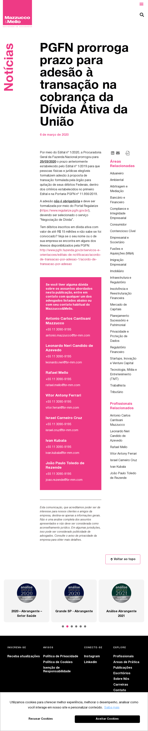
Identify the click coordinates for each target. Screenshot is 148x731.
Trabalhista (117, 385)
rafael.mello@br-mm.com (63, 385)
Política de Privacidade (60, 656)
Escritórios (121, 673)
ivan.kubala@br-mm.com (62, 453)
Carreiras (120, 684)
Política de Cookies (58, 662)
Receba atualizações (23, 656)
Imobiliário (117, 271)
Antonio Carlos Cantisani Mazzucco (120, 420)
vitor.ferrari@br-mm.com (62, 407)
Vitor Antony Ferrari (123, 453)
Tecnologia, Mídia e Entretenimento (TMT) (123, 375)
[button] (141, 4)
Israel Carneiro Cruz (123, 460)
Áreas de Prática (126, 662)
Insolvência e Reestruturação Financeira (121, 294)
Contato (119, 690)
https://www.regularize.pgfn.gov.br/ (65, 210)
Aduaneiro (117, 173)
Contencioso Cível (122, 231)
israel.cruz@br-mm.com (62, 430)
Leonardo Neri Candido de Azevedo (120, 436)
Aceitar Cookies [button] (107, 719)
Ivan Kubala (118, 467)
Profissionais (123, 656)
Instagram (92, 656)
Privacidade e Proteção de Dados (119, 336)
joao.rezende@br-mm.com (64, 480)
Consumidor (118, 224)
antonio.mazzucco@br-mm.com (68, 335)
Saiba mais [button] (111, 707)
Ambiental (117, 180)
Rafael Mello (118, 447)
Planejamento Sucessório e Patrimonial (119, 321)
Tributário (116, 392)
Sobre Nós (121, 679)
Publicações (122, 668)
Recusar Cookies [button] (41, 719)
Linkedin (90, 662)
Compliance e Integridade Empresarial (119, 214)
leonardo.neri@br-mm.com (64, 362)
